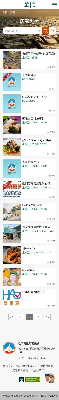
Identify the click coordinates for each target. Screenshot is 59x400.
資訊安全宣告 (20, 370)
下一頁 (38, 317)
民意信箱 (36, 370)
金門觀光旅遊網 (29, 4)
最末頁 (47, 317)
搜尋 (45, 30)
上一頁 (20, 317)
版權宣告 (8, 366)
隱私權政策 (46, 366)
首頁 (5, 12)
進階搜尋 (52, 30)
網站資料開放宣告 (26, 366)
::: (1, 2)
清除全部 (39, 31)
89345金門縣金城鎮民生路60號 (36, 348)
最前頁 (11, 317)
